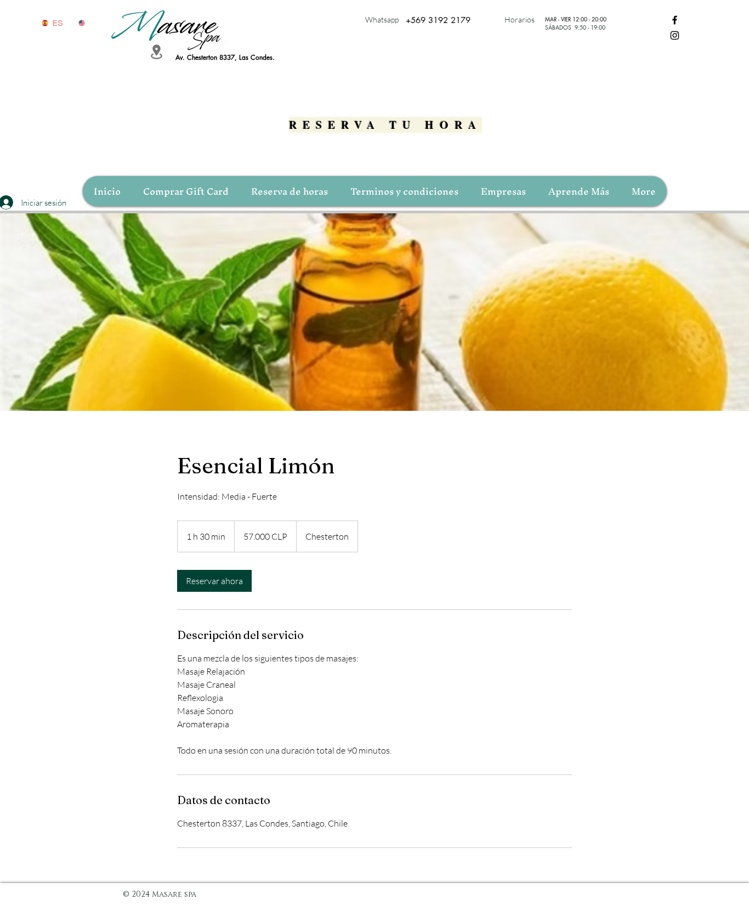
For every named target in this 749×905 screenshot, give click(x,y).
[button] (578, 191)
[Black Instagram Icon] (674, 35)
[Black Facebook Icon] (674, 20)
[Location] (156, 51)
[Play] (44, 37)
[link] (214, 581)
